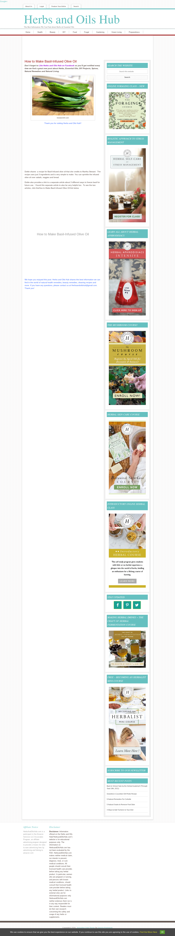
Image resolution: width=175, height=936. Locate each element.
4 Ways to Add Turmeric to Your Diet (120, 810)
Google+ (3, 1)
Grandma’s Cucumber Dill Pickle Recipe (122, 794)
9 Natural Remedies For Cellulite (119, 799)
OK (162, 932)
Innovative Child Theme (86, 928)
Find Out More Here (148, 932)
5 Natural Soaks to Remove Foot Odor (121, 805)
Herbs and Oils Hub (72, 19)
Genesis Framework (105, 928)
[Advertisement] (87, 47)
